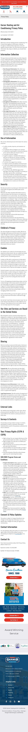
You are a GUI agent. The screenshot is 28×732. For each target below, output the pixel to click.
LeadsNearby (19, 712)
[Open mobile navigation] (27, 6)
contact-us (17, 495)
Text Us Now (13, 620)
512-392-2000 (17, 7)
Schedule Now (13, 615)
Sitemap (23, 711)
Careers (10, 695)
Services (10, 685)
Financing (10, 692)
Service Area (11, 687)
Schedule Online (13, 577)
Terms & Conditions (7, 711)
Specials (10, 690)
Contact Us (10, 697)
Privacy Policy (16, 711)
